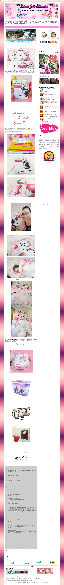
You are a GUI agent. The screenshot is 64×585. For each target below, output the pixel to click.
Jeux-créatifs (54, 140)
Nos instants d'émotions (50, 142)
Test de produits (52, 136)
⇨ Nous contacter (45, 148)
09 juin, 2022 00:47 (14, 530)
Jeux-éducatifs (45, 141)
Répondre (9, 472)
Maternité (52, 141)
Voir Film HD (18, 532)
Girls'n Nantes (10, 480)
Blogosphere (46, 138)
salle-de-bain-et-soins (51, 139)
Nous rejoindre (51, 146)
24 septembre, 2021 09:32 (16, 480)
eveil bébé (49, 144)
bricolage (56, 146)
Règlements (11, 576)
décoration (57, 142)
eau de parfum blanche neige (11, 426)
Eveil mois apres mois (56, 144)
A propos (54, 142)
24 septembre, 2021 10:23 (21, 486)
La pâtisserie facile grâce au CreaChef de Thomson (21, 41)
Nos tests (46, 136)
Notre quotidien (41, 141)
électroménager (47, 145)
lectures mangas (43, 145)
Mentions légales (47, 146)
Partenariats (41, 136)
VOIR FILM (9, 530)
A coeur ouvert (51, 140)
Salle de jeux (41, 138)
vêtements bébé (40, 148)
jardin (46, 143)
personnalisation (43, 146)
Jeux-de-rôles (42, 140)
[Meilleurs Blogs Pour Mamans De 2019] (49, 204)
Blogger (46, 582)
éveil (42, 148)
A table (56, 139)
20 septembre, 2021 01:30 (13, 469)
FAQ (45, 146)
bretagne (54, 146)
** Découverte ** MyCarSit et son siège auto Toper (49, 101)
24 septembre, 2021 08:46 (14, 475)
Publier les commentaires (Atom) (14, 552)
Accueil (21, 550)
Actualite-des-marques (50, 143)
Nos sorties (55, 141)
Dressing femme (49, 141)
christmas (58, 146)
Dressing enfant (47, 140)
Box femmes (55, 143)
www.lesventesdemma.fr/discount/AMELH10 (25, 449)
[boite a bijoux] (45, 571)
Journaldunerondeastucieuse (12, 486)
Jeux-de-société (44, 142)
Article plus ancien (33, 550)
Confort (44, 144)
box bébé (46, 144)
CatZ (8, 469)
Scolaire (41, 142)
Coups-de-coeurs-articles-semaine (53, 138)
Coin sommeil (45, 139)
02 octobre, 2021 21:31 (15, 498)
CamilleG (9, 475)
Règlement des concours (42, 143)
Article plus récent (9, 550)
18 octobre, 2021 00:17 (14, 503)
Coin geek (40, 139)
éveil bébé (52, 144)
